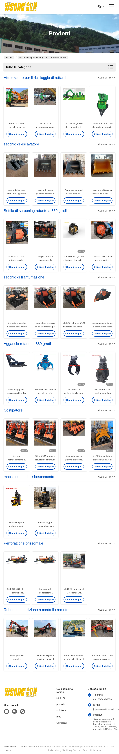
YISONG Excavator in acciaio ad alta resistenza (45, 393)
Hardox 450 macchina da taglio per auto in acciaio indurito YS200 (102, 127)
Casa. (10, 57)
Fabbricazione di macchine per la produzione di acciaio (16, 127)
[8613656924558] (6, 711)
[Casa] (21, 696)
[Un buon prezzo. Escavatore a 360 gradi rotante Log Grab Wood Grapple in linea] (102, 370)
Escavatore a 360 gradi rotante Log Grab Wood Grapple (102, 393)
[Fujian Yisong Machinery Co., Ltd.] (21, 6)
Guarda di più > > (106, 77)
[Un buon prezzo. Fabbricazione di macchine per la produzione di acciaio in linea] (17, 104)
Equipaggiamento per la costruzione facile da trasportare (102, 327)
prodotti (60, 704)
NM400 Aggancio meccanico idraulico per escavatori (16, 393)
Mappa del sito (27, 746)
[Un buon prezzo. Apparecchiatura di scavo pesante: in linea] (74, 170)
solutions (61, 710)
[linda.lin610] (22, 711)
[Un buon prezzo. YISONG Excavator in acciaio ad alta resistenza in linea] (45, 370)
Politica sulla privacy (10, 748)
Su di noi (61, 698)
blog (58, 716)
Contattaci (62, 723)
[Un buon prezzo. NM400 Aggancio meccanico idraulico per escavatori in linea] (17, 370)
